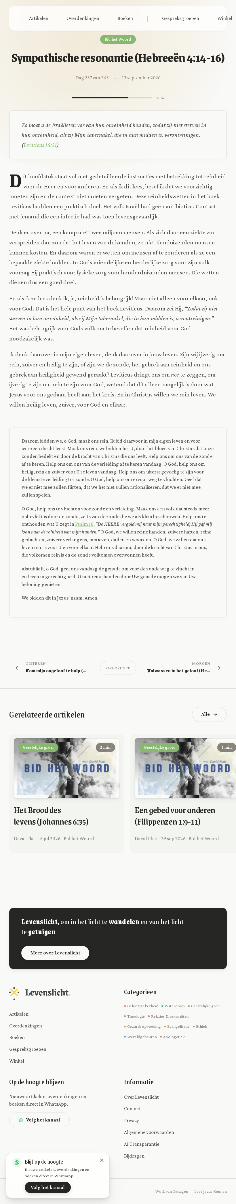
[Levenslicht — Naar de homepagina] (40, 993)
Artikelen (38, 18)
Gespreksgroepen (180, 18)
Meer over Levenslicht (55, 953)
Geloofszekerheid (142, 1005)
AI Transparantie (141, 1144)
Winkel (16, 1061)
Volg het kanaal (43, 1120)
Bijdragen (134, 1156)
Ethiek (201, 1026)
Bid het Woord (118, 39)
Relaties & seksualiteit (170, 1016)
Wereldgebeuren (142, 1036)
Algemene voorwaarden (149, 1132)
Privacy (131, 1120)
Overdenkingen (82, 18)
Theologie (136, 1016)
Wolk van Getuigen (171, 1191)
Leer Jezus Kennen (210, 1191)
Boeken (125, 18)
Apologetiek (174, 1036)
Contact (132, 1108)
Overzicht (118, 668)
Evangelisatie (178, 1026)
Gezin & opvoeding (144, 1026)
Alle (205, 714)
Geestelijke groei (205, 1005)
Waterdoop (175, 1005)
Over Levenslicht (141, 1097)
